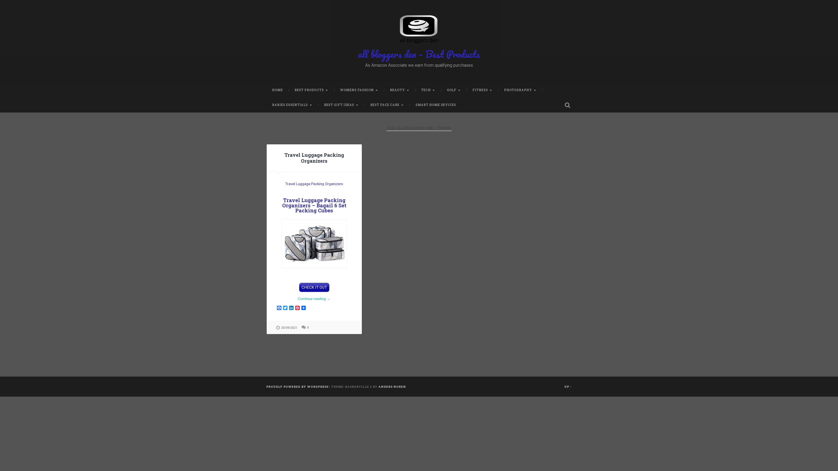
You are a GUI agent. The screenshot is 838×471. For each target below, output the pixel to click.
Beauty (397, 90)
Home (277, 90)
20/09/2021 (289, 328)
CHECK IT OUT (314, 287)
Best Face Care (384, 105)
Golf (451, 90)
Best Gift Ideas (339, 105)
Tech (426, 90)
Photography (518, 90)
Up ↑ (568, 386)
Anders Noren (392, 386)
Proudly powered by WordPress (297, 386)
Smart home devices (436, 105)
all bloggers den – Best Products (419, 54)
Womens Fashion (357, 90)
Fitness (480, 90)
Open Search (567, 105)
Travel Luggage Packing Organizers (314, 158)
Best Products (309, 90)
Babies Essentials (290, 105)
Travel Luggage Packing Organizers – (314, 205)
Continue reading (322, 299)
